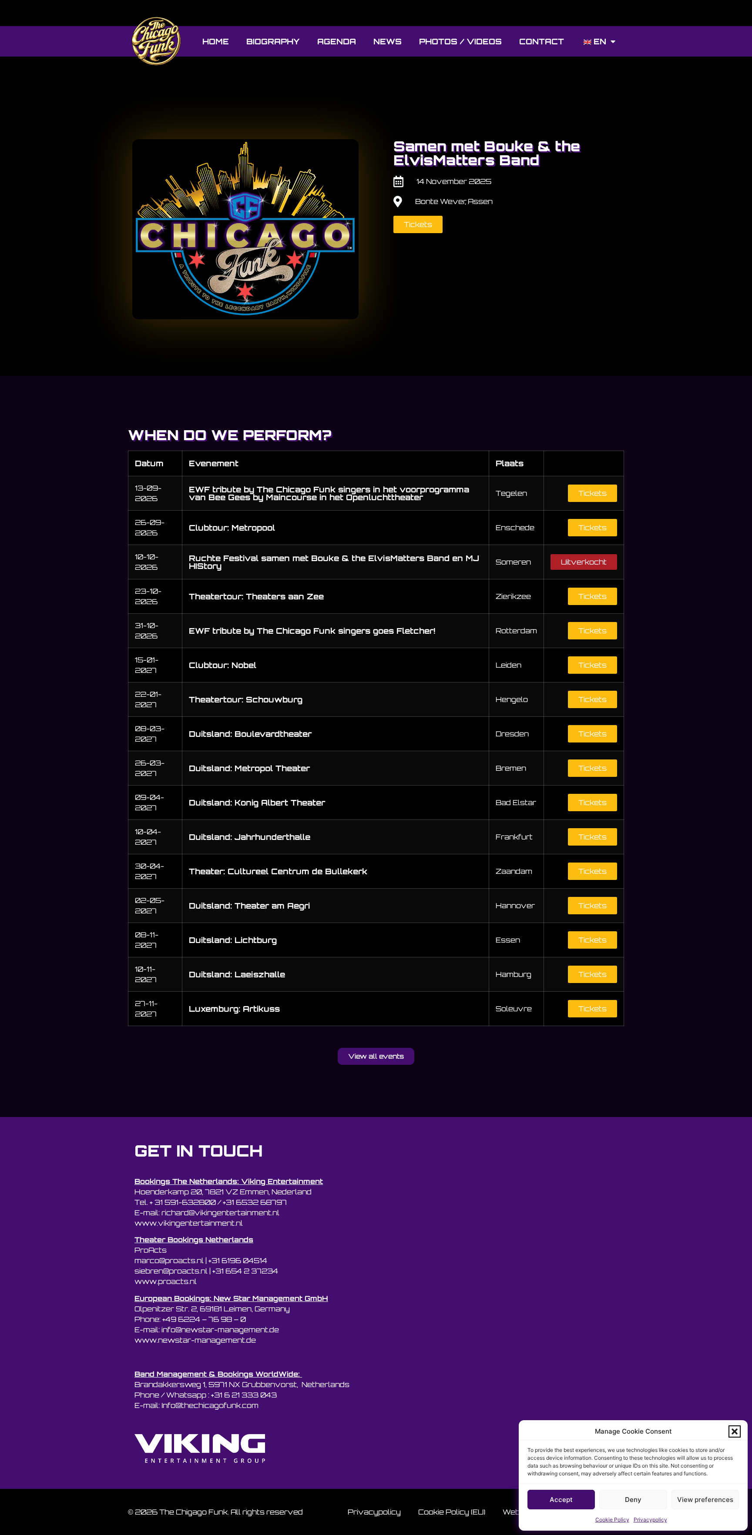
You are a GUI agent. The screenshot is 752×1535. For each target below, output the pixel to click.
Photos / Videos (460, 41)
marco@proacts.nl (169, 1260)
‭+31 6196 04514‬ (237, 1260)
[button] (734, 1431)
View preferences (705, 1499)
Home (215, 41)
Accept (561, 1499)
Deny (633, 1499)
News (387, 41)
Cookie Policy (612, 1519)
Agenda (336, 41)
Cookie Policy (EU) (451, 1512)
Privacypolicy (650, 1519)
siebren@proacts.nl (171, 1271)
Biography (273, 41)
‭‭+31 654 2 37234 (245, 1271)
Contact (541, 41)
